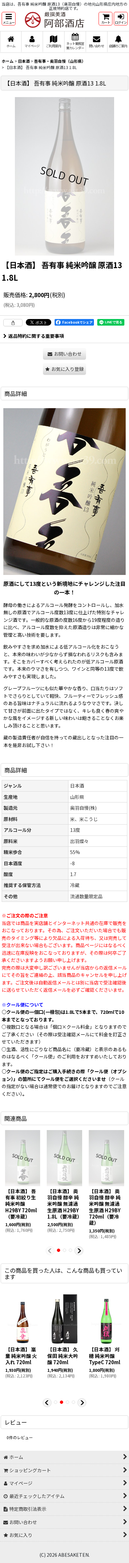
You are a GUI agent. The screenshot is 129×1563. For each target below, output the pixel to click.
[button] (9, 18)
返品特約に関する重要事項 (36, 336)
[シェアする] (12, 322)
